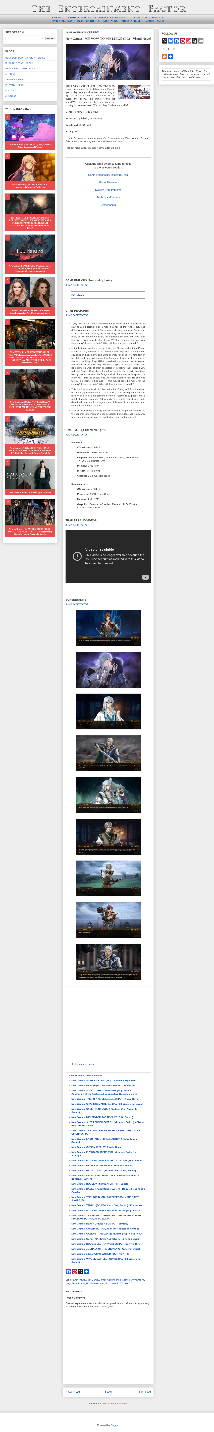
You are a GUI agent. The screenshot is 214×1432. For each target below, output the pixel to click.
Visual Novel (111, 1283)
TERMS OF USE (14, 79)
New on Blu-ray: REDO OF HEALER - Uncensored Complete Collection (30, 185)
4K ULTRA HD (85, 21)
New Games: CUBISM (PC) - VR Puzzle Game (96, 1147)
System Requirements (108, 189)
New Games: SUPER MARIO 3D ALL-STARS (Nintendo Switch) (106, 1239)
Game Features (108, 182)
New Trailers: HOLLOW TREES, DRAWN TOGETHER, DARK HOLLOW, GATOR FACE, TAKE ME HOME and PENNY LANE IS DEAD (30, 406)
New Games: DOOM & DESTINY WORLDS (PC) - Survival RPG (105, 1244)
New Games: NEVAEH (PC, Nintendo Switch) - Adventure (103, 1085)
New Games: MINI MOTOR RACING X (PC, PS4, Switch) (102, 1117)
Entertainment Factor (83, 1064)
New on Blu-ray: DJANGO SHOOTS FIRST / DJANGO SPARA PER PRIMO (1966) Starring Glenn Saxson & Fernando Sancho (30, 531)
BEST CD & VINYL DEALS (19, 63)
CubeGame (92, 1279)
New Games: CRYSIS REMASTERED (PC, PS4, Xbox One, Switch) (107, 1104)
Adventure (79, 1279)
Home (109, 1392)
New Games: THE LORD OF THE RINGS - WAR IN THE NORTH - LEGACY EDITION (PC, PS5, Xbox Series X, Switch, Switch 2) (30, 450)
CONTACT (11, 90)
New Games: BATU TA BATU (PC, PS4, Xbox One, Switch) (103, 1170)
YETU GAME (125, 1283)
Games (102, 1279)
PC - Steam (77, 295)
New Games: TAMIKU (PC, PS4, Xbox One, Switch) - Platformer (106, 1205)
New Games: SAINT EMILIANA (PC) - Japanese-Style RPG (103, 1080)
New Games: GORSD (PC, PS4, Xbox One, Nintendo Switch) (105, 1228)
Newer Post (73, 1392)
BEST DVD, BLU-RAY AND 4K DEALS (25, 57)
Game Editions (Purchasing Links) (108, 174)
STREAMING (120, 17)
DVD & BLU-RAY (62, 21)
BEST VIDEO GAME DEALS (20, 68)
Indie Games (123, 1279)
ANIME (136, 17)
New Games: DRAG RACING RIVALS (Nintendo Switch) (102, 1165)
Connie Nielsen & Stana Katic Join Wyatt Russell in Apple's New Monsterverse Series (30, 311)
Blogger (115, 1425)
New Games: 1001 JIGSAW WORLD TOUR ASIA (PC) (100, 1254)
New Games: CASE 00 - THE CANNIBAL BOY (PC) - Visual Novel (107, 1233)
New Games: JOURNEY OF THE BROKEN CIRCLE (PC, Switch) (106, 1249)
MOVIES (85, 17)
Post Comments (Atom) (115, 1403)
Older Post (144, 1392)
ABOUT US (11, 96)
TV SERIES (101, 17)
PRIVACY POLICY (14, 85)
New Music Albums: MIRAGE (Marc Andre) (30, 492)
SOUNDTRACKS (108, 21)
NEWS (58, 17)
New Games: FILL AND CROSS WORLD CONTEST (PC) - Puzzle (106, 1160)
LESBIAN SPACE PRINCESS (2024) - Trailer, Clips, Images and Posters (30, 145)
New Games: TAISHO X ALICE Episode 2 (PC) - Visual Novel (105, 1099)
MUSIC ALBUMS (131, 21)
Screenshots (108, 204)
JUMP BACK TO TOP (77, 285)
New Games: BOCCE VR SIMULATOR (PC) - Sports (99, 1183)
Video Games (97, 1283)
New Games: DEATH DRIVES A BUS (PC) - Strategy (99, 1223)
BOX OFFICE (152, 17)
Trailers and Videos (108, 197)
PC (87, 1283)
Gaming (111, 1279)
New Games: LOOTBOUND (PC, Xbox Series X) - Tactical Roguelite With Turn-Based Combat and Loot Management (30, 268)
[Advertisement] (108, 240)
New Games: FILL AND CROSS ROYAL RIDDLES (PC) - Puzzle (105, 1210)
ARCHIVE (10, 74)
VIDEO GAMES (154, 21)
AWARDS (71, 17)
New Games (78, 1283)
